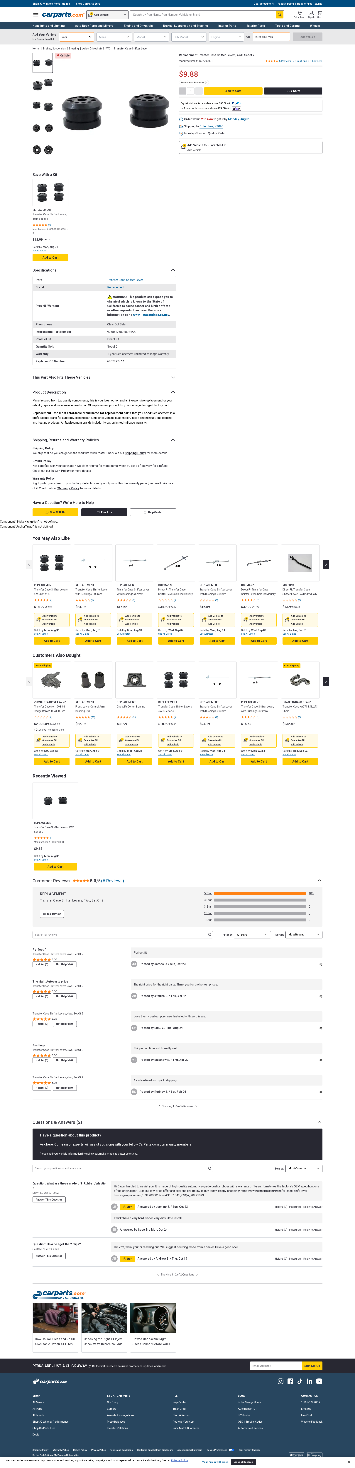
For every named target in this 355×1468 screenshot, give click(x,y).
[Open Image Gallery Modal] (115, 112)
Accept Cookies (243, 1462)
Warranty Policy (68, 488)
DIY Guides (244, 1415)
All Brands (38, 1415)
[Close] (349, 1462)
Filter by (227, 934)
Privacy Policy (98, 1450)
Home (36, 48)
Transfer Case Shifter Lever (125, 280)
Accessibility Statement (189, 1450)
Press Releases (116, 1421)
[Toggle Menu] (36, 14)
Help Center (155, 512)
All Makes (38, 1402)
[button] (48, 624)
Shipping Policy (135, 453)
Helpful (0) (42, 964)
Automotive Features (250, 1428)
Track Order (179, 1408)
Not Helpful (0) (65, 964)
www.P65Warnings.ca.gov (151, 315)
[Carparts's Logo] (63, 15)
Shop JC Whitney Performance (51, 1421)
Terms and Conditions (121, 1450)
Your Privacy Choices (250, 1450)
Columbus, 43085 (211, 126)
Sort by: (279, 1168)
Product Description (49, 392)
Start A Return (181, 1415)
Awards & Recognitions (120, 1415)
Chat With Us (57, 512)
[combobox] (76, 36)
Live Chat (306, 1415)
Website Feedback (311, 1421)
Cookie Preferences (217, 1450)
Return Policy (60, 471)
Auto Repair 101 (247, 1408)
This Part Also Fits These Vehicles (61, 377)
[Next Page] (196, 1106)
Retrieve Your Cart (183, 1421)
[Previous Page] (159, 1106)
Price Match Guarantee (186, 1428)
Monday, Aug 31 (239, 119)
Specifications (45, 270)
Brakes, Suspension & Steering (61, 48)
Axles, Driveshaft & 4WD (96, 48)
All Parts (37, 1408)
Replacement (115, 287)
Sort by (279, 934)
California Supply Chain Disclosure (155, 1450)
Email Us (106, 512)
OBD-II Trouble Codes (250, 1421)
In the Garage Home (249, 1402)
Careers (111, 1408)
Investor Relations (117, 1428)
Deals (36, 1434)
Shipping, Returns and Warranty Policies (66, 440)
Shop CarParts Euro (44, 1428)
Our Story (112, 1402)
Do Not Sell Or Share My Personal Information (56, 1455)
